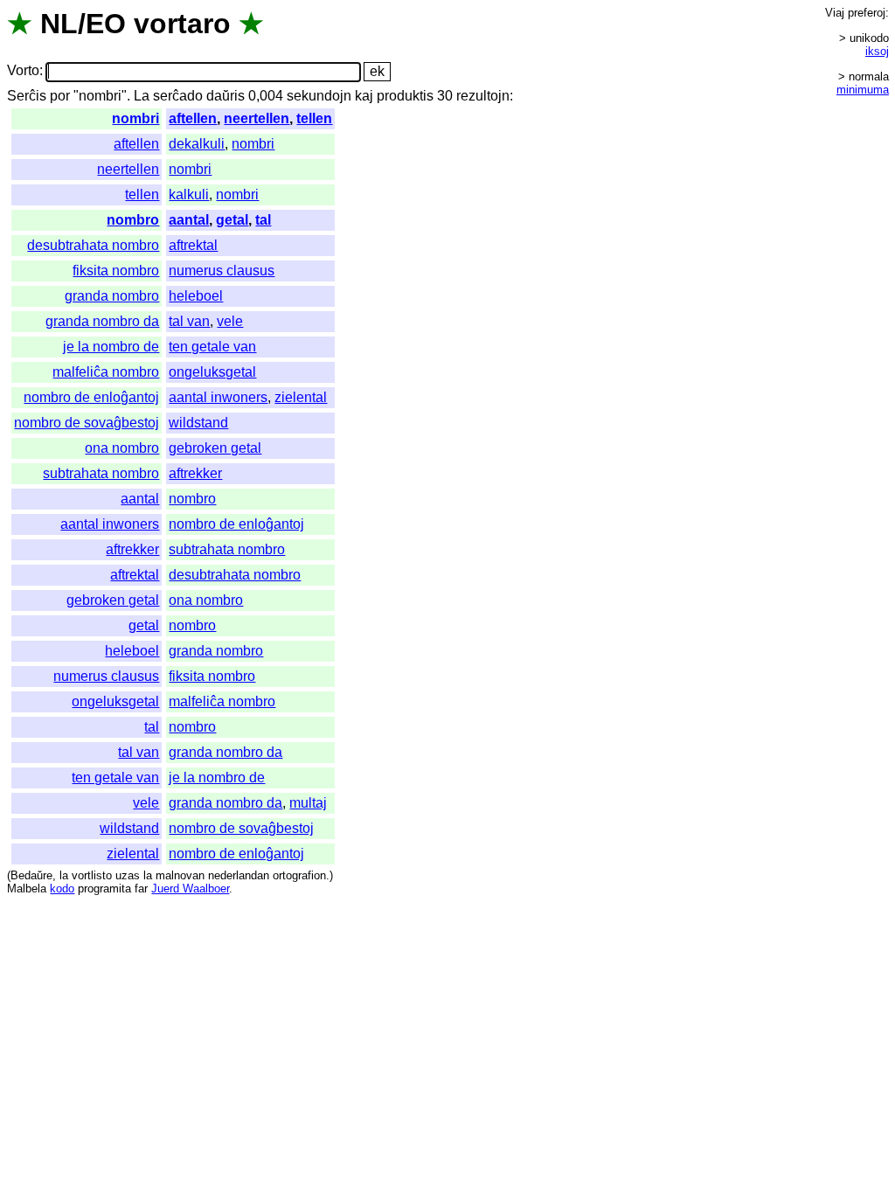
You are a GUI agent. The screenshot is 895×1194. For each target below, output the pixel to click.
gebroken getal (215, 448)
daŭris (225, 95)
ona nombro (122, 448)
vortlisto (92, 875)
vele (230, 321)
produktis (405, 95)
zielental (300, 397)
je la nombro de (111, 346)
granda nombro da (102, 321)
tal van (189, 321)
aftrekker (195, 473)
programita (104, 888)
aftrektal (193, 245)
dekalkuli (197, 143)
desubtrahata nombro (93, 245)
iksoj (877, 51)
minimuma (862, 89)
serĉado (178, 95)
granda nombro (112, 295)
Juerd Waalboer (190, 888)
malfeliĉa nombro (105, 371)
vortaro (182, 23)
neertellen (256, 118)
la (63, 875)
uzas (127, 875)
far (141, 888)
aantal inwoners (218, 397)
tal (263, 219)
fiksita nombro (116, 270)
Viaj (834, 12)
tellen (314, 118)
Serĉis (26, 95)
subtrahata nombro (101, 473)
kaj (364, 95)
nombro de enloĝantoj (91, 397)
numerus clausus (221, 270)
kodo (62, 888)
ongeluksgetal (212, 371)
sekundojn (319, 95)
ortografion (299, 875)
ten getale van (212, 346)
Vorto (23, 71)
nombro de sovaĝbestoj (86, 422)
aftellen (193, 118)
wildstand (198, 422)
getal (232, 219)
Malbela (26, 888)
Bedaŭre (31, 875)
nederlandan (238, 875)
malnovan (180, 875)
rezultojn (483, 95)
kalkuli (189, 194)
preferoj (866, 12)
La (141, 95)
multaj (308, 802)
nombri (135, 118)
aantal (189, 219)
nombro (133, 219)
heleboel (196, 295)
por (60, 95)
